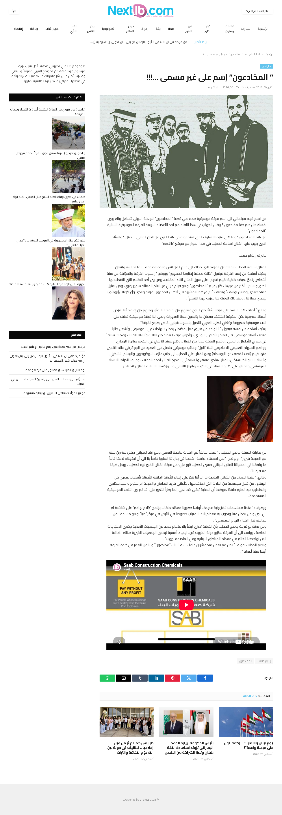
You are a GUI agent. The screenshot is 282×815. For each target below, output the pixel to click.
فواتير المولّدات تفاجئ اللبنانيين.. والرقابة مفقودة (54, 393)
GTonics (144, 799)
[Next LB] (141, 11)
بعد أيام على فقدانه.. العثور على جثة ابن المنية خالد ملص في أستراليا (48, 381)
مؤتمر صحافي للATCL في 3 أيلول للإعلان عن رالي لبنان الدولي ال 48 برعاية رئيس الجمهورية (137, 42)
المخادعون (245, 661)
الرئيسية (263, 29)
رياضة (34, 29)
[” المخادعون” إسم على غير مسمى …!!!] (186, 151)
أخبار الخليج (207, 28)
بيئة (158, 29)
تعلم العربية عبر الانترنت (257, 11)
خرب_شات (52, 29)
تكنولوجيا (108, 29)
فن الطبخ (188, 28)
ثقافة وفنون (229, 28)
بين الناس (91, 28)
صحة (171, 29)
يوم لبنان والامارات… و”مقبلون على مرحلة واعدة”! (248, 745)
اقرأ (14, 11)
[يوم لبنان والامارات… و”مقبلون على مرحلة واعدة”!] (246, 722)
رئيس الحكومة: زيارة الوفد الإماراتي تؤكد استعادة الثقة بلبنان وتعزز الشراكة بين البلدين (189, 748)
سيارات (245, 29)
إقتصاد (18, 29)
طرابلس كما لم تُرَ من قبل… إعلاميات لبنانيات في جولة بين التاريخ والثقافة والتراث (130, 748)
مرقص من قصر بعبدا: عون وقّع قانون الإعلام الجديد (53, 347)
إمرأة (144, 29)
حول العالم (130, 28)
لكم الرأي (73, 28)
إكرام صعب (264, 661)
